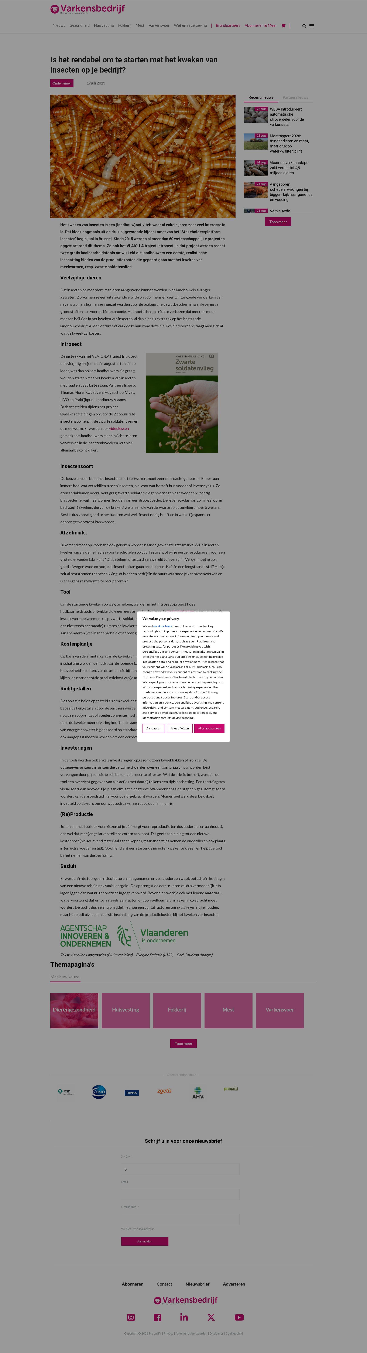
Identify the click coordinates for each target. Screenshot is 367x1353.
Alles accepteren (209, 728)
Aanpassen (153, 728)
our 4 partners (162, 626)
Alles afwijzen (180, 728)
